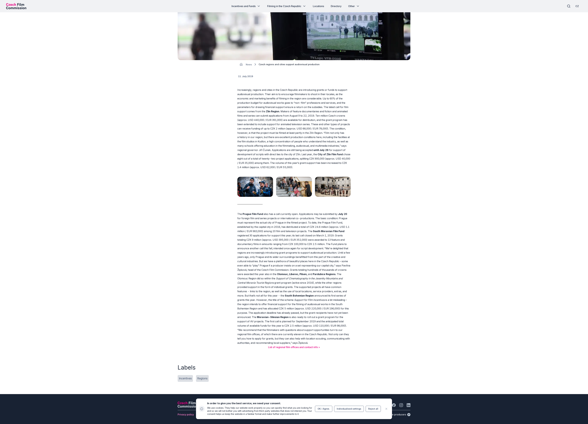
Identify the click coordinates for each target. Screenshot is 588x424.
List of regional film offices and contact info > (294, 347)
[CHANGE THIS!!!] (241, 64)
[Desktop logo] (16, 6)
